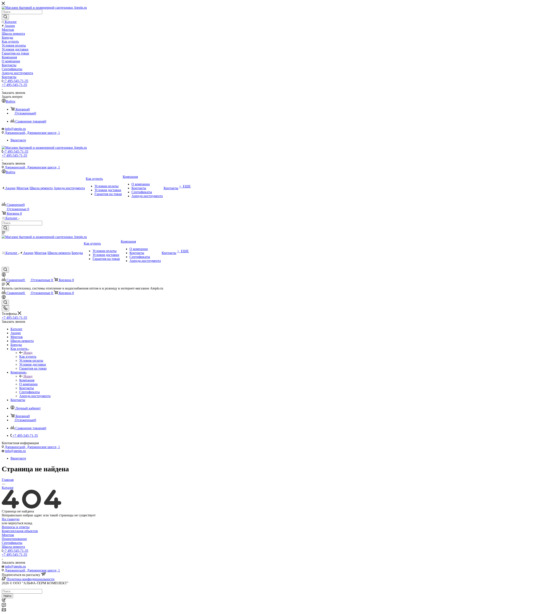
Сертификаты (12, 543)
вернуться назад (20, 523)
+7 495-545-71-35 (15, 81)
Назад (28, 352)
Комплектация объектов (20, 531)
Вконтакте (18, 140)
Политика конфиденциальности (30, 579)
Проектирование (14, 539)
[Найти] (5, 17)
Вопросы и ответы (16, 527)
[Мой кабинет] (4, 275)
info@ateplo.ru (15, 129)
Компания (26, 380)
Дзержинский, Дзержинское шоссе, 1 (32, 133)
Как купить (27, 356)
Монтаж (8, 535)
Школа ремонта (13, 547)
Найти (7, 596)
